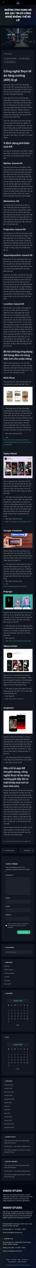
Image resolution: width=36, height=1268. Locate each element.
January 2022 (8, 1120)
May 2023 (7, 1113)
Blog (19, 1259)
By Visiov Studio (11, 58)
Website (8, 915)
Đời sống (8, 54)
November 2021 (9, 1124)
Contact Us (25, 1259)
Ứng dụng (7, 980)
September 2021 (9, 1127)
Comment (9, 875)
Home (8, 1259)
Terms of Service (21, 1261)
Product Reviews (9, 973)
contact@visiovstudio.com (14, 1232)
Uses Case (7, 984)
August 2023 (8, 1102)
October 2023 (8, 1095)
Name (8, 898)
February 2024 (8, 1085)
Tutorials (6, 977)
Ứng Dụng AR (10, 841)
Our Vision (14, 1259)
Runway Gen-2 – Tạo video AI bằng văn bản (17, 1146)
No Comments (11, 62)
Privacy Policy (12, 1261)
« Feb (17, 1025)
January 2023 (8, 1117)
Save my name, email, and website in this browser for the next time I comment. (18, 925)
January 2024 (8, 1088)
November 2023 (9, 1092)
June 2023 (7, 1109)
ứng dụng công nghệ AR (22, 841)
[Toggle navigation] (3, 2)
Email (8, 906)
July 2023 (7, 1106)
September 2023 (9, 1099)
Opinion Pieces (8, 969)
